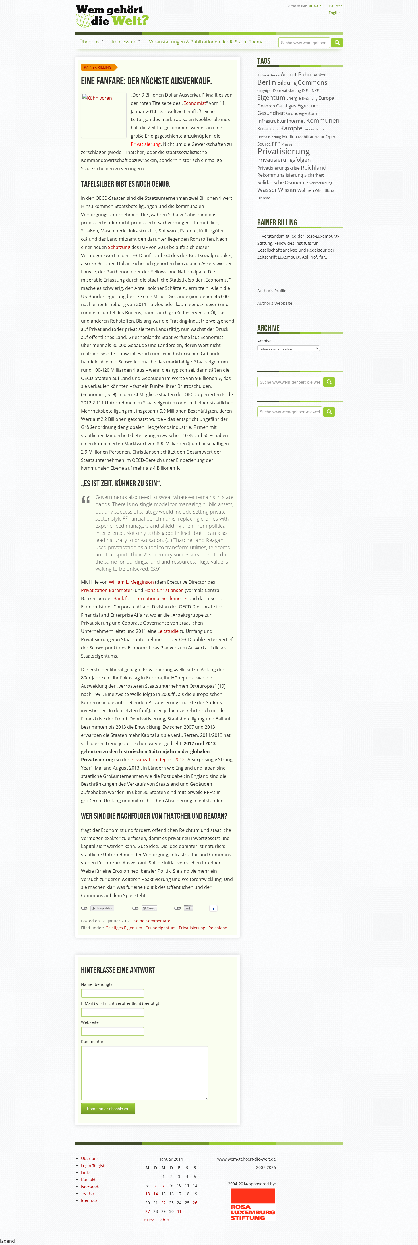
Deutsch (336, 6)
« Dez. (149, 1220)
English (335, 12)
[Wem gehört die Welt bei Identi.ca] (257, 6)
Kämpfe (291, 128)
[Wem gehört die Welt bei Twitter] (248, 6)
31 (179, 1211)
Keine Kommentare (152, 921)
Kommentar (92, 1041)
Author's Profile (271, 290)
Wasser (267, 190)
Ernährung (309, 98)
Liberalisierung (269, 137)
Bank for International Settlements (150, 598)
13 (147, 1193)
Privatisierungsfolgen (284, 159)
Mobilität (305, 136)
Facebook (90, 1186)
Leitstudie (169, 631)
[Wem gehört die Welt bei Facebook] (239, 6)
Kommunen (323, 120)
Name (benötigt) (96, 984)
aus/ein (315, 6)
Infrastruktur (271, 121)
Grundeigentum (160, 927)
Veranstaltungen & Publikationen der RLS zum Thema (206, 42)
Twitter (87, 1193)
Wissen (287, 190)
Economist (194, 103)
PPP (276, 144)
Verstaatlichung (320, 183)
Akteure (273, 75)
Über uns (90, 42)
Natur (319, 136)
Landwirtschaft (315, 129)
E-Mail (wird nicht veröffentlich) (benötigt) (120, 1003)
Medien (289, 136)
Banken (320, 75)
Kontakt (88, 1179)
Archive (264, 341)
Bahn (304, 74)
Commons (313, 82)
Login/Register (94, 1165)
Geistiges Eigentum (123, 927)
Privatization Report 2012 (158, 759)
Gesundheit (271, 112)
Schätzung (119, 247)
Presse (287, 144)
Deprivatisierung (287, 90)
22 (163, 1202)
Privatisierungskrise (278, 168)
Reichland (217, 927)
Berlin (266, 82)
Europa (326, 98)
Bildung (287, 82)
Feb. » (163, 1220)
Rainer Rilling (97, 67)
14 (155, 1193)
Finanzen (266, 106)
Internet (296, 121)
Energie (293, 98)
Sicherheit (314, 175)
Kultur (274, 129)
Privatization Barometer (106, 590)
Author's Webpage (274, 303)
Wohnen (305, 190)
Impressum (125, 42)
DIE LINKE (310, 90)
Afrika (261, 75)
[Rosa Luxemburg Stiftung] (253, 1203)
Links (86, 1172)
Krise (262, 128)
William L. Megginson (131, 582)
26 (195, 1202)
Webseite (90, 1022)
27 (147, 1211)
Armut (289, 74)
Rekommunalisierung (280, 175)
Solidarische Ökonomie (282, 182)
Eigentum (271, 97)
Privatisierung (192, 927)
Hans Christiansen (164, 590)
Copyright (264, 90)
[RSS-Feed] (266, 6)
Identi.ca (89, 1200)
